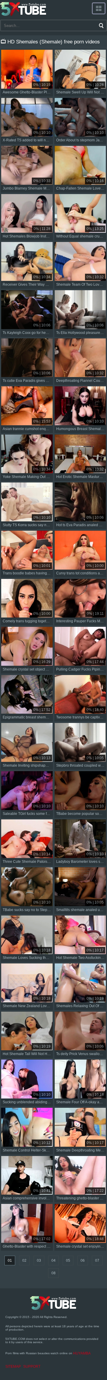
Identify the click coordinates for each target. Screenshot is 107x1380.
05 (68, 1260)
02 (24, 1260)
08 (53, 1273)
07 (97, 1260)
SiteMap (13, 1366)
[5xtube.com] (23, 8)
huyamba (82, 1353)
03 (39, 1260)
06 (83, 1260)
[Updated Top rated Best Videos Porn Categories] (99, 8)
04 (53, 1260)
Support (31, 1366)
